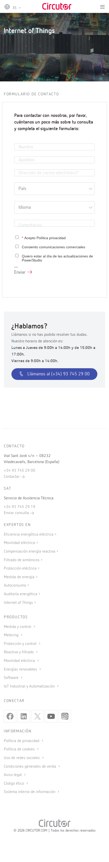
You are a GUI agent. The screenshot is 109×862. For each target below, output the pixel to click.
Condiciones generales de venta (30, 767)
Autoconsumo (15, 586)
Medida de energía (19, 577)
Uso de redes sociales (22, 758)
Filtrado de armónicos (22, 560)
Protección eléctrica (20, 569)
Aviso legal (13, 775)
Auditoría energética (20, 594)
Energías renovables (21, 669)
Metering (12, 635)
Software (12, 678)
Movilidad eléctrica (19, 543)
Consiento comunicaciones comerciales (53, 247)
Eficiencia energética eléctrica (28, 535)
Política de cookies (20, 749)
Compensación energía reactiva (29, 552)
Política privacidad (51, 238)
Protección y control (21, 644)
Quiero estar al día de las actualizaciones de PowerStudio (57, 258)
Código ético (14, 784)
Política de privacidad (22, 741)
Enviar (20, 272)
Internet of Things (18, 603)
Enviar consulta (17, 513)
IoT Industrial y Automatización (30, 686)
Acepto (44, 238)
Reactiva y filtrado (19, 652)
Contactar (12, 477)
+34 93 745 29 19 (19, 507)
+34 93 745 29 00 (19, 471)
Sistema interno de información (30, 792)
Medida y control (18, 627)
